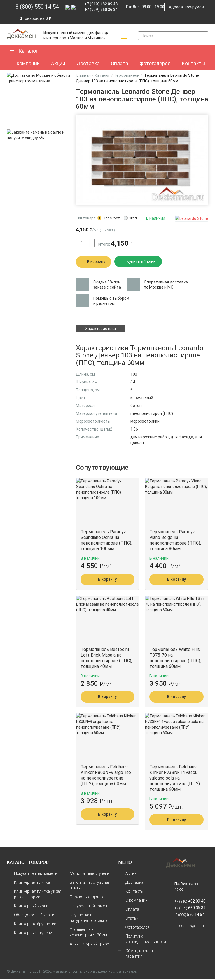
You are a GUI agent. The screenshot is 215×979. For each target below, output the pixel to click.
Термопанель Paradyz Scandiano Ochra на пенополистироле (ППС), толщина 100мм (106, 540)
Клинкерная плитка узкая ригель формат (37, 894)
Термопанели (126, 75)
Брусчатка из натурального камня (89, 918)
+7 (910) (101, 4)
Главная (83, 75)
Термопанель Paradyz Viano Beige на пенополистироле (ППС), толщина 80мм (175, 540)
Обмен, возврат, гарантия (140, 953)
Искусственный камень (35, 873)
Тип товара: (86, 218)
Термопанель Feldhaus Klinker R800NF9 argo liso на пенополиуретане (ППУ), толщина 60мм (106, 775)
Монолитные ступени (89, 873)
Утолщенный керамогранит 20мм (88, 932)
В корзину (96, 261)
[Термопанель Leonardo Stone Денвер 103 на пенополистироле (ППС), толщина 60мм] (142, 160)
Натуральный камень (89, 906)
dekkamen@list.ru (189, 926)
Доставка (134, 882)
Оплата (132, 909)
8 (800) (189, 915)
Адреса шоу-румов (186, 7)
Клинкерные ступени (33, 933)
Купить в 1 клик (141, 261)
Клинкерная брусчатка (35, 924)
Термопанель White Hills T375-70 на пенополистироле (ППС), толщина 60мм (175, 658)
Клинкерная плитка (32, 882)
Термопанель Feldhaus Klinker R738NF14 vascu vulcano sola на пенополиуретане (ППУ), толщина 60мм (175, 778)
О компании (136, 900)
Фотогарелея (137, 927)
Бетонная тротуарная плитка (90, 885)
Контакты (134, 891)
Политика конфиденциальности (145, 939)
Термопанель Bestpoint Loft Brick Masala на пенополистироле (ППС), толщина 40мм (106, 658)
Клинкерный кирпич (32, 906)
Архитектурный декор (89, 944)
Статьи (132, 918)
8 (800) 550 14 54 (37, 6)
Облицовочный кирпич (35, 915)
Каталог (28, 51)
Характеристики (100, 328)
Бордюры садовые (87, 897)
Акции (131, 873)
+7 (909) (101, 9)
